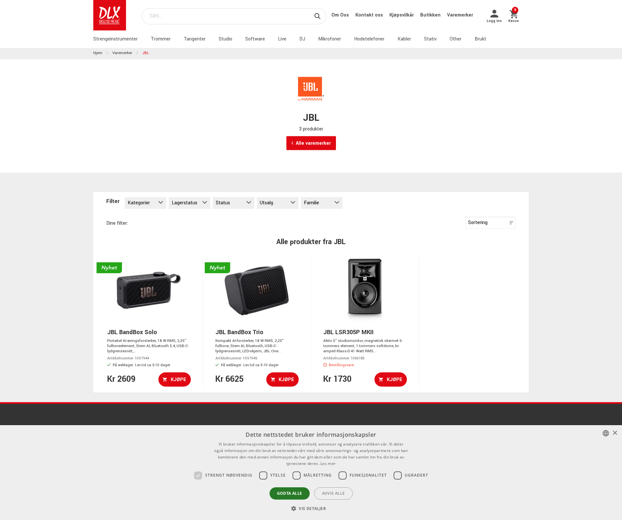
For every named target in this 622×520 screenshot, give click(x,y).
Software (255, 39)
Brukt (480, 39)
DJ (302, 39)
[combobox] (606, 433)
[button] (311, 508)
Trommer (161, 39)
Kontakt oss (369, 15)
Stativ (430, 39)
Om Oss (340, 15)
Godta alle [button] (289, 493)
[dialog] (311, 472)
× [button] (614, 433)
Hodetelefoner (369, 39)
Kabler (404, 39)
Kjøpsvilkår (402, 15)
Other (456, 39)
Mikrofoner (329, 39)
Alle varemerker (313, 143)
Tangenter (195, 39)
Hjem (97, 53)
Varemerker (460, 15)
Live (282, 39)
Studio (225, 39)
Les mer (328, 463)
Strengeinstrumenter (115, 39)
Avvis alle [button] (333, 493)
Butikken (431, 15)
